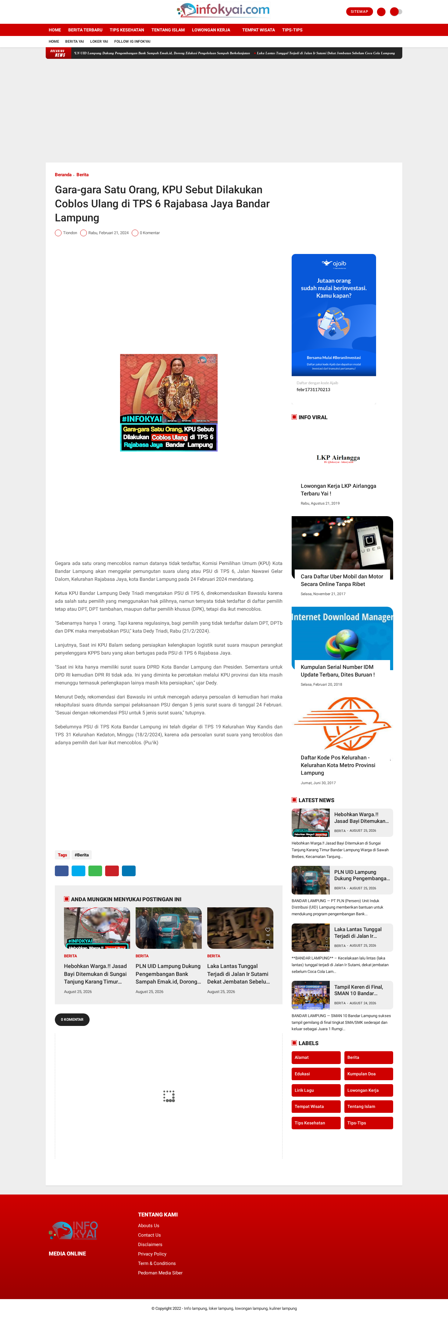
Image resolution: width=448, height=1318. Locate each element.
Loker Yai (99, 41)
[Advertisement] (224, 110)
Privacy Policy (152, 1254)
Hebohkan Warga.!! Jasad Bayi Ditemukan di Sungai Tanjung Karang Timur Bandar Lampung (95, 974)
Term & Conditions (157, 1263)
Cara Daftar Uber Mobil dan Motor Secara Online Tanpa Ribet (342, 580)
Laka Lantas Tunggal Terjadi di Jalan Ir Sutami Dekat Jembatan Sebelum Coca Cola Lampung (300, 53)
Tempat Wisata (258, 29)
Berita (82, 174)
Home (55, 29)
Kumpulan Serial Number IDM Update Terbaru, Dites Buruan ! (338, 671)
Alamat (302, 1057)
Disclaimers (150, 1244)
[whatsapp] (95, 871)
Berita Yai (74, 41)
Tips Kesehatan (127, 29)
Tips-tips (292, 29)
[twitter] (56, 12)
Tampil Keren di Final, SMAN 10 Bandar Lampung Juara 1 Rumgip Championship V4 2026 (360, 990)
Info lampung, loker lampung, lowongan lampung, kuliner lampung (240, 1308)
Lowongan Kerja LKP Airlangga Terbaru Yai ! (338, 490)
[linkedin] (129, 871)
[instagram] (64, 12)
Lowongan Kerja (211, 29)
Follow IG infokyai (132, 41)
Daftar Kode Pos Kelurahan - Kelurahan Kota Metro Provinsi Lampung (338, 765)
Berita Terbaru (85, 29)
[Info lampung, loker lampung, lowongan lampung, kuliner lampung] (224, 20)
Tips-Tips (356, 1122)
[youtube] (72, 12)
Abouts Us (148, 1225)
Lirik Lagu (304, 1090)
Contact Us (149, 1235)
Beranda (63, 174)
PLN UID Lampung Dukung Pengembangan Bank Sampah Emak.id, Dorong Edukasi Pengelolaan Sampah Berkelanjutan (135, 53)
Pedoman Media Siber (160, 1273)
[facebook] (47, 12)
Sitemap (359, 11)
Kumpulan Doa (361, 1073)
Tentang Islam (168, 29)
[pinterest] (112, 871)
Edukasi (302, 1073)
